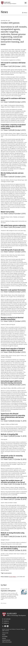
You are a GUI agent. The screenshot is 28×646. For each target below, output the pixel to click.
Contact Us (6, 621)
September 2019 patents (8, 591)
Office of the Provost (6, 641)
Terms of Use (5, 632)
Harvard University (6, 640)
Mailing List (6, 623)
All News (25, 12)
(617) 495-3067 (7, 619)
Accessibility (4, 636)
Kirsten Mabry (12, 576)
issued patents (8, 573)
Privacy (3, 634)
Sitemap (4, 638)
